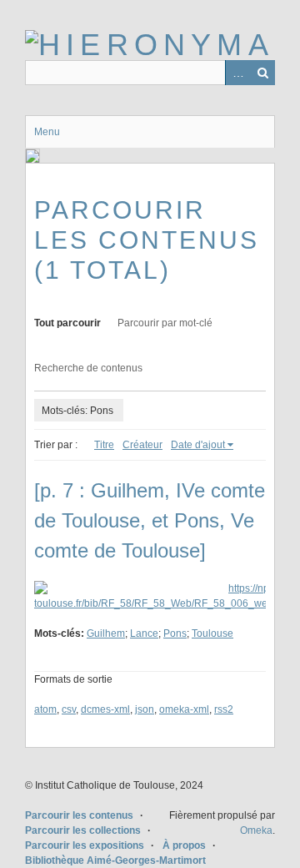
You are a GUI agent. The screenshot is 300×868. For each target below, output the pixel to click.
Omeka (256, 830)
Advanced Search (237, 72)
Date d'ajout (198, 445)
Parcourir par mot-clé (165, 323)
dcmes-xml (105, 709)
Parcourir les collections (83, 830)
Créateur (142, 445)
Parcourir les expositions (84, 845)
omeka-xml (184, 709)
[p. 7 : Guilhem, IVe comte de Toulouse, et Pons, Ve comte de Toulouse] (149, 520)
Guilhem (106, 633)
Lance (144, 633)
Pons (175, 633)
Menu (47, 132)
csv (69, 709)
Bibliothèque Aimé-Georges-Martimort (115, 860)
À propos (184, 845)
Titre (104, 445)
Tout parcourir (67, 323)
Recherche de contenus (88, 368)
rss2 (223, 709)
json (144, 709)
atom (45, 709)
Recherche (262, 72)
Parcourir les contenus (79, 815)
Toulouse (212, 633)
